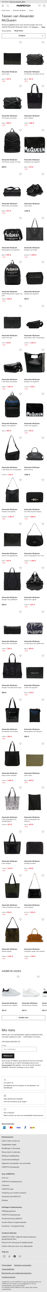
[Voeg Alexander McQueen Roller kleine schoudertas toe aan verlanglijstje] (20, 174)
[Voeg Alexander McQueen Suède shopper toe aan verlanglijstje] (20, 919)
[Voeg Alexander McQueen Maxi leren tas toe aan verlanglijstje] (42, 438)
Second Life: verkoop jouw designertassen (17, 1242)
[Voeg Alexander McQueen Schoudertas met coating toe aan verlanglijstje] (20, 699)
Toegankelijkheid (8, 1269)
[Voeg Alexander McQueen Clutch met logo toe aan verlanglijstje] (20, 306)
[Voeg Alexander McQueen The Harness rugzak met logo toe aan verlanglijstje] (20, 130)
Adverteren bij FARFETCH (11, 1196)
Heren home (6, 10)
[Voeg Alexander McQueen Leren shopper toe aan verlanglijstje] (42, 86)
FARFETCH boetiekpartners (12, 1181)
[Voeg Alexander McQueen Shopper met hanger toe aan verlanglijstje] (42, 218)
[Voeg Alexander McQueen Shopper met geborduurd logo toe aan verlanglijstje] (20, 655)
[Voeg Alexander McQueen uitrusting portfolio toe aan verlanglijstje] (42, 831)
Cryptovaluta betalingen (10, 1159)
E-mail (4, 1045)
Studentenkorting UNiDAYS (12, 1218)
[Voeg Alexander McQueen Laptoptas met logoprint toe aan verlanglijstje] (42, 130)
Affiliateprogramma (9, 1211)
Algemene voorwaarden (22, 1265)
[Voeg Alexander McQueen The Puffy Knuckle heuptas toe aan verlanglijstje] (42, 480)
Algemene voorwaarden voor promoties (16, 1163)
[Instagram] (4, 1256)
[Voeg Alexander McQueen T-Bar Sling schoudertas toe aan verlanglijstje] (20, 350)
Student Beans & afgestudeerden (14, 1222)
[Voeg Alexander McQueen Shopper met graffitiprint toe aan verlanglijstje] (20, 568)
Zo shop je (8, 1083)
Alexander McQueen (19, 10)
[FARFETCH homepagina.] (23, 6)
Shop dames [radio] (6, 31)
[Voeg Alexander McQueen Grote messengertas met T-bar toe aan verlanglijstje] (42, 524)
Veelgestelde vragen (13, 1099)
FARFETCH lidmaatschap (11, 1215)
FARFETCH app (7, 1189)
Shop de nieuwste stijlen (17, 1)
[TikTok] (9, 1256)
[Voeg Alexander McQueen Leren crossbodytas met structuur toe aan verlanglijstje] (42, 787)
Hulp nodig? (9, 1113)
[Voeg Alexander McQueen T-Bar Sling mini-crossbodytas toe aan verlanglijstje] (20, 438)
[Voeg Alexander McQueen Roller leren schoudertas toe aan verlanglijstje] (20, 612)
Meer (43, 27)
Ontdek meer (23, 1017)
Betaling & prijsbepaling (10, 1156)
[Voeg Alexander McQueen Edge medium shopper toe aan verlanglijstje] (20, 743)
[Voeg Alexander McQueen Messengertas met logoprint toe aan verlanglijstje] (20, 218)
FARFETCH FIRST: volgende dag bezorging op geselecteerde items (19, 1238)
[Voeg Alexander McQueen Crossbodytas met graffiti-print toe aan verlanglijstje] (42, 612)
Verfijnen (22, 36)
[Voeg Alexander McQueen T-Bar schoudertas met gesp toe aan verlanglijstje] (20, 875)
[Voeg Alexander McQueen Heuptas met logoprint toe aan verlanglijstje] (42, 262)
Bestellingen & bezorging (11, 1148)
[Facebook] (14, 1256)
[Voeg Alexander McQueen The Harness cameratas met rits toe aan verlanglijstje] (42, 42)
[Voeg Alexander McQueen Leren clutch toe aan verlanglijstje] (20, 42)
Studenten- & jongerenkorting (13, 1226)
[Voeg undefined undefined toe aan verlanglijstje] (18, 976)
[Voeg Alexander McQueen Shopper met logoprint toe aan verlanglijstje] (42, 350)
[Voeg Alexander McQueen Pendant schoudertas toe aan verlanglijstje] (20, 480)
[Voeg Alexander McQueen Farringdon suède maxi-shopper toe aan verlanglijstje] (42, 919)
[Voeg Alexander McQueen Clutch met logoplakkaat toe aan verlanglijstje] (20, 524)
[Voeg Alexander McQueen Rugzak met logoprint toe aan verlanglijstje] (20, 394)
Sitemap (5, 1200)
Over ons (5, 1178)
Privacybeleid (6, 1065)
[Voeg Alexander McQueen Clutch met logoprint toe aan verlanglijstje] (42, 394)
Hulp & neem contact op (11, 1141)
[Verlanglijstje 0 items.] (39, 5)
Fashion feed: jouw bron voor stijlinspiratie (17, 1246)
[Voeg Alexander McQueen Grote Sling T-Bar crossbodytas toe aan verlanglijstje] (42, 306)
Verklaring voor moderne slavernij (14, 1193)
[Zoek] (7, 5)
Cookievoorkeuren (8, 1277)
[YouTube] (19, 1256)
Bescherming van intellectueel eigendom (16, 1273)
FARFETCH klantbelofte (10, 1167)
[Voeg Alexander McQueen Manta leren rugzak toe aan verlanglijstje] (42, 568)
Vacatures (5, 1185)
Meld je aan (8, 1056)
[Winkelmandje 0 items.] (44, 5)
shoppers (35, 27)
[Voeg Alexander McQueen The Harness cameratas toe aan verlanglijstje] (20, 86)
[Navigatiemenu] (2, 5)
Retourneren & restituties (11, 1152)
